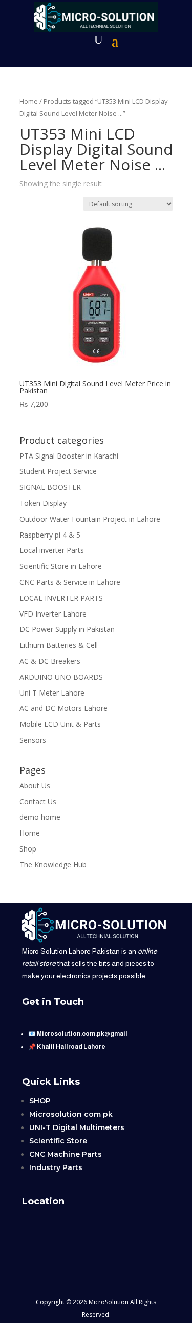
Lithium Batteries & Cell (58, 645)
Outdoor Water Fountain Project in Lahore (89, 519)
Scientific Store (58, 1140)
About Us (34, 785)
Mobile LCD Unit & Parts (60, 724)
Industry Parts (55, 1167)
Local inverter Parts (51, 550)
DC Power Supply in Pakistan (67, 629)
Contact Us (37, 801)
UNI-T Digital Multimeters (76, 1127)
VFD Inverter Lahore (53, 614)
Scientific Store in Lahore (60, 566)
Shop (27, 849)
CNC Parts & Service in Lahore (69, 582)
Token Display (43, 503)
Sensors (32, 740)
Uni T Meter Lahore (51, 693)
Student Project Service (58, 471)
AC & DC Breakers (49, 661)
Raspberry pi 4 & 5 (49, 535)
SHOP (40, 1100)
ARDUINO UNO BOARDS (61, 677)
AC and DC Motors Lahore (63, 708)
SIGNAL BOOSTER (50, 487)
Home (28, 101)
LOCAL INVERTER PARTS (61, 598)
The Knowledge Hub (53, 864)
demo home (39, 817)
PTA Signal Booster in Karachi (68, 456)
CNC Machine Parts (65, 1154)
